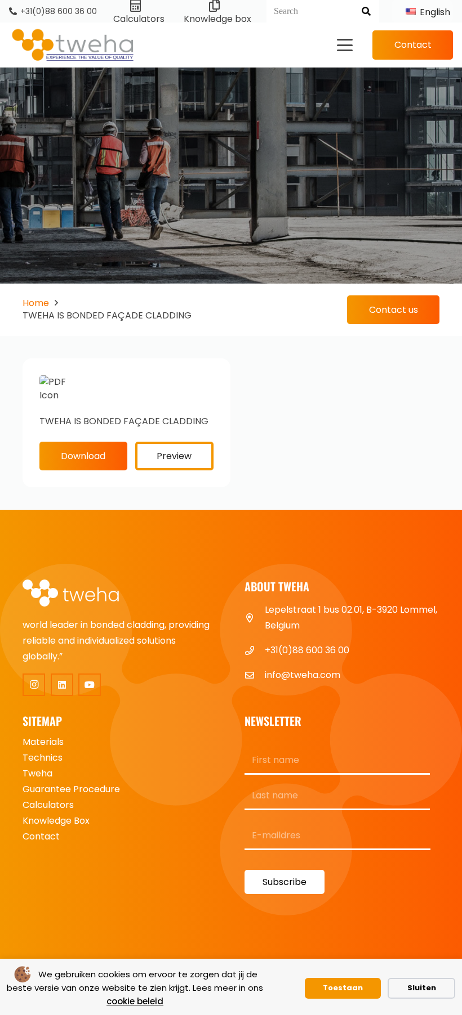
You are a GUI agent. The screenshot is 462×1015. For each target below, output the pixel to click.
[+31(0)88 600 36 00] (255, 650)
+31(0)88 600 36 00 (307, 650)
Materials (43, 741)
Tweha (37, 773)
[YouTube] (89, 684)
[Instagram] (34, 684)
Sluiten (421, 987)
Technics (43, 757)
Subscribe (284, 881)
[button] (345, 45)
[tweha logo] (73, 45)
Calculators (48, 804)
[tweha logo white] (79, 594)
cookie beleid (134, 1001)
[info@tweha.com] (255, 675)
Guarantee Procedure (71, 789)
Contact (41, 836)
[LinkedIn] (62, 684)
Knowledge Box (56, 820)
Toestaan (343, 987)
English (432, 12)
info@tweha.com (302, 674)
